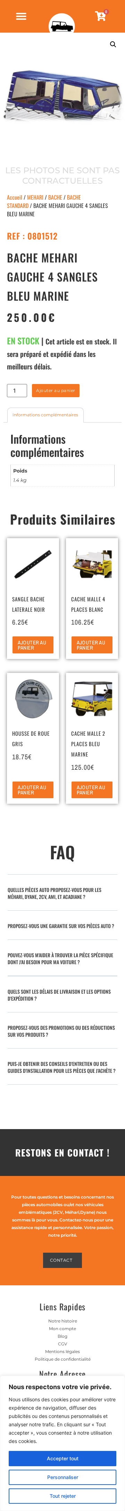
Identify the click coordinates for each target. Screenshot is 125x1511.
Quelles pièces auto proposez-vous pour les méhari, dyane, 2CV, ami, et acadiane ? (54, 893)
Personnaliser (62, 1477)
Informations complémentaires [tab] (45, 414)
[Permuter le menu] (21, 16)
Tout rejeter (63, 1496)
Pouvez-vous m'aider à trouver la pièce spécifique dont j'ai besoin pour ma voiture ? (60, 958)
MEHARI (35, 197)
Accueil (14, 197)
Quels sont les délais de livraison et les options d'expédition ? (59, 995)
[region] (62, 1443)
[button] (113, 44)
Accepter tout (62, 1458)
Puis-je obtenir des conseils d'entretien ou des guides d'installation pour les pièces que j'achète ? (62, 1067)
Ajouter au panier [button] (32, 645)
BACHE (55, 197)
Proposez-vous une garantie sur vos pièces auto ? (61, 925)
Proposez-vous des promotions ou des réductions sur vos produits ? (61, 1031)
